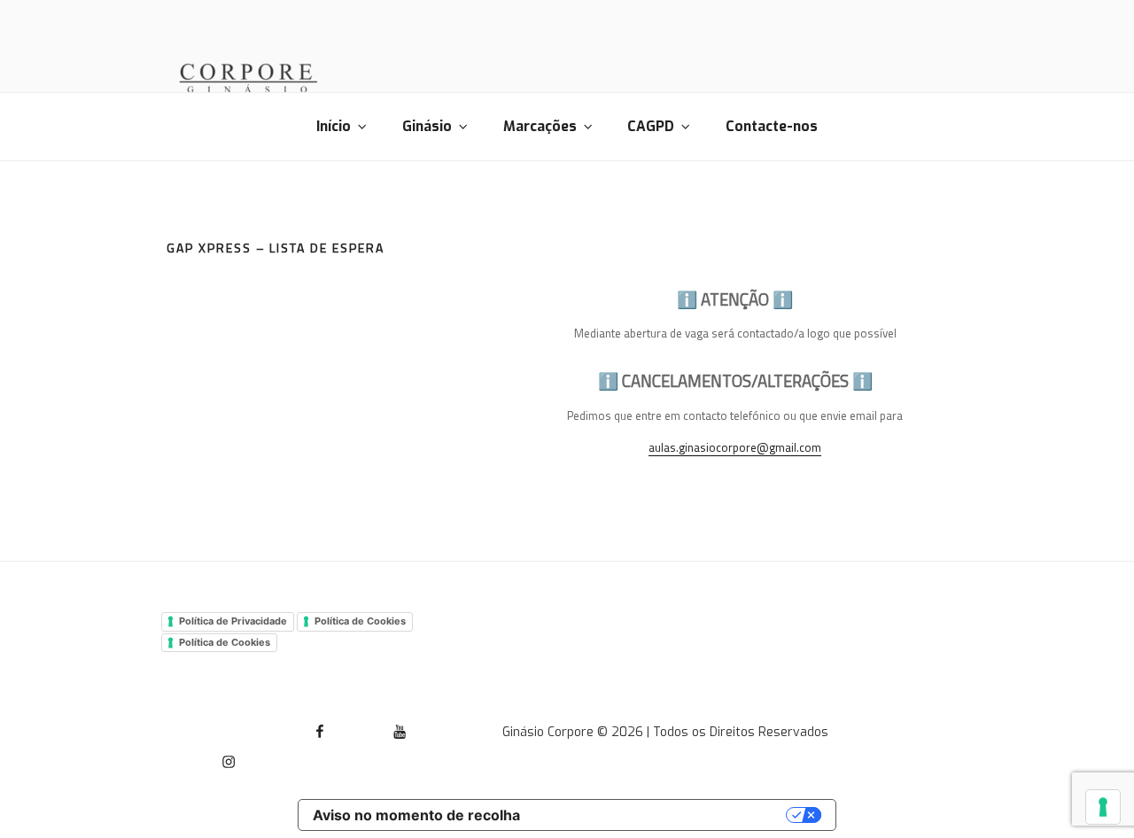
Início (333, 126)
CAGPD (650, 126)
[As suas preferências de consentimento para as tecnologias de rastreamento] (1103, 807)
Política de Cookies (360, 621)
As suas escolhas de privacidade (662, 815)
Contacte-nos (772, 126)
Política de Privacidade (233, 621)
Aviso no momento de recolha (416, 815)
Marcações (540, 126)
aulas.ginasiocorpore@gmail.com (735, 447)
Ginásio (427, 126)
